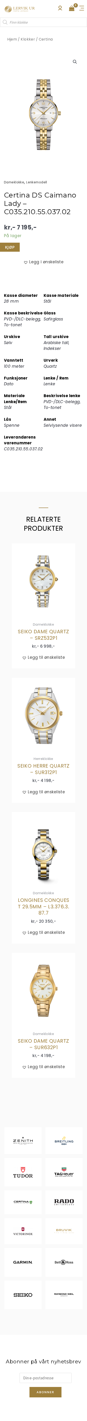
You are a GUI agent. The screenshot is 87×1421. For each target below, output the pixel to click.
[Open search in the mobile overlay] (43, 22)
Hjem (12, 39)
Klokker (28, 39)
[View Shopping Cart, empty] (72, 9)
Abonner (45, 1392)
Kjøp (10, 247)
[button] (75, 62)
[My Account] (60, 9)
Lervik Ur (20, 9)
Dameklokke (14, 182)
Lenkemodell (36, 182)
